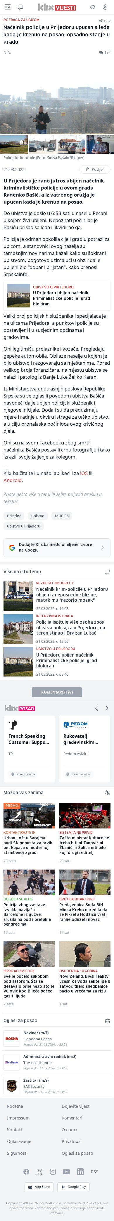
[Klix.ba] (57, 7)
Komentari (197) (57, 692)
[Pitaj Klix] (20, 7)
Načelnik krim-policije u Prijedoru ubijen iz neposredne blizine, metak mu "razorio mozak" (72, 595)
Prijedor (14, 515)
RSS (94, 1171)
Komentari (72, 1118)
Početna (15, 1106)
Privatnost (72, 1141)
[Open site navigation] (7, 7)
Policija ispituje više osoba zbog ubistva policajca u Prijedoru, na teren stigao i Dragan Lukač (70, 627)
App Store (42, 1186)
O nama (69, 1129)
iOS (84, 473)
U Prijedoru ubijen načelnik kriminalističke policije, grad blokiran (66, 660)
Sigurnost (16, 1153)
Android (13, 480)
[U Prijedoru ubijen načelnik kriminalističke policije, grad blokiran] (18, 662)
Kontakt (15, 1129)
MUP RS (62, 515)
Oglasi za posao (77, 1153)
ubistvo (37, 515)
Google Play (77, 1186)
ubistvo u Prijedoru (23, 526)
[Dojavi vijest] (92, 7)
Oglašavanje (19, 1141)
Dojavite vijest (75, 1106)
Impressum (18, 1118)
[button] (96, 708)
